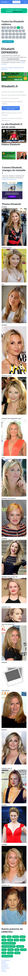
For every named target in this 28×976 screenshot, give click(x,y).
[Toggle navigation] (25, 2)
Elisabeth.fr (5, 2)
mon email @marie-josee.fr (8, 946)
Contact (3, 969)
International (4, 966)
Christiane (10, 953)
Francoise (23, 949)
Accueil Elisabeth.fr (6, 960)
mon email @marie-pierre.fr (9, 943)
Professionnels (4, 965)
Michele (22, 940)
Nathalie (10, 940)
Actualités (3, 961)
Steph (9, 936)
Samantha (15, 936)
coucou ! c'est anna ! (7, 956)
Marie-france (20, 946)
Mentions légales (5, 968)
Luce (4, 936)
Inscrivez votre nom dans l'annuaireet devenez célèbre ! (11, 108)
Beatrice (17, 953)
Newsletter (4, 971)
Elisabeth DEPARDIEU (8, 41)
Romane (22, 936)
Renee (4, 940)
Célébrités (16, 2)
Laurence (10, 949)
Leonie (4, 949)
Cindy (4, 953)
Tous (4, 27)
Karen (17, 949)
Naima (16, 940)
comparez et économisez (9, 179)
